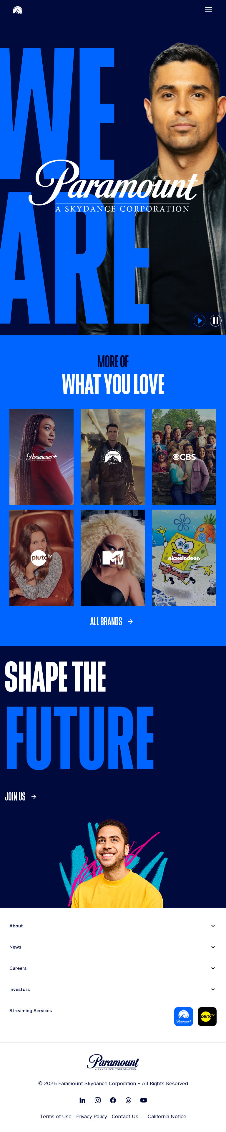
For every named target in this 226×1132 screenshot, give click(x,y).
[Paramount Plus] (183, 1016)
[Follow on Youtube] (143, 1100)
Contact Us (125, 1116)
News (15, 947)
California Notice (167, 1116)
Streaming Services (30, 1010)
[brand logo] (113, 1062)
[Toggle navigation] (208, 10)
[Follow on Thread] (128, 1100)
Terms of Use (56, 1116)
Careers (17, 968)
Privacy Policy (91, 1116)
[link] (113, 621)
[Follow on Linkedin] (82, 1100)
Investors (19, 989)
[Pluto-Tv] (207, 1016)
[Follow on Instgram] (97, 1100)
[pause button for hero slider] (216, 320)
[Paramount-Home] (17, 10)
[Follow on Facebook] (113, 1100)
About (16, 926)
